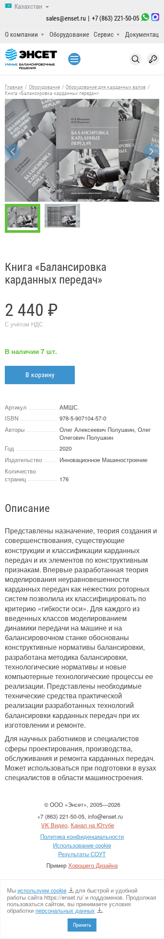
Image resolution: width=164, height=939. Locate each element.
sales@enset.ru (66, 18)
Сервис (104, 35)
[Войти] (153, 59)
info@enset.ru (105, 816)
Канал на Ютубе (92, 825)
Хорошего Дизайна (93, 865)
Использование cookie (82, 845)
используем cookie (41, 890)
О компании (21, 35)
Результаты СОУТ (82, 854)
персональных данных (65, 910)
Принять (82, 925)
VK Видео (54, 825)
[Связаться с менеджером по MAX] (155, 18)
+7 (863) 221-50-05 (115, 18)
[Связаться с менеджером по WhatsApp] (145, 18)
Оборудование (69, 35)
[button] (151, 151)
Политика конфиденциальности (82, 836)
